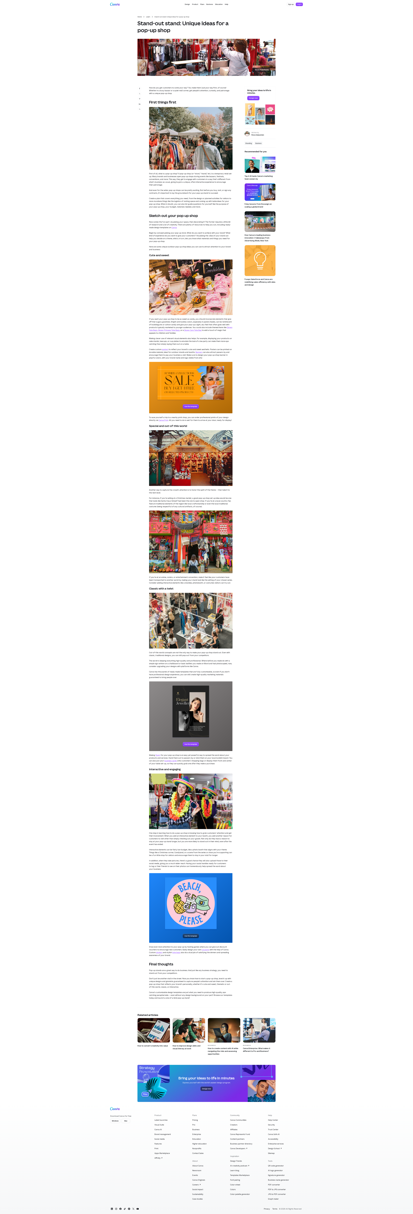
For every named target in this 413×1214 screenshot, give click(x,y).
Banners (199, 352)
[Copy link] (139, 109)
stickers (159, 952)
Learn (148, 17)
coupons (205, 949)
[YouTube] (137, 1209)
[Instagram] (116, 1209)
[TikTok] (124, 1209)
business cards (170, 761)
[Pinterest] (129, 1209)
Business (258, 143)
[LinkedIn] (112, 1209)
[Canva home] (115, 4)
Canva (174, 227)
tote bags (176, 952)
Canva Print (163, 420)
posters (165, 349)
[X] (133, 1209)
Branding (248, 143)
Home (139, 17)
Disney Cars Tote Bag (193, 330)
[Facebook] (120, 1209)
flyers (157, 755)
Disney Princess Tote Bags (169, 330)
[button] (187, 4)
